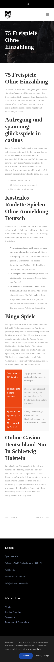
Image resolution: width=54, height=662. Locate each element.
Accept (26, 656)
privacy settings (34, 649)
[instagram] (28, 4)
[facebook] (22, 4)
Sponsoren (10, 617)
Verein (8, 607)
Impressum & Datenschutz (17, 622)
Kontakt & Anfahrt (13, 612)
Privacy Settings (42, 656)
